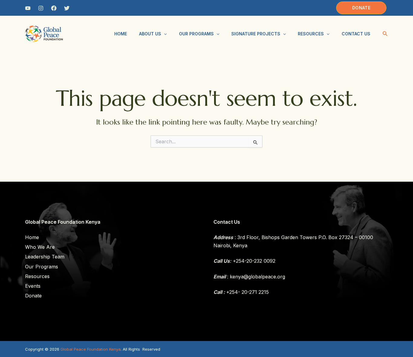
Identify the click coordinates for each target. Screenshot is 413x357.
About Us (150, 33)
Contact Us (356, 33)
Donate (33, 296)
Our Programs (196, 33)
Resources (311, 33)
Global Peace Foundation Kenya (90, 349)
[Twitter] (67, 8)
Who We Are (40, 247)
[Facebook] (54, 8)
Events (33, 286)
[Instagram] (41, 8)
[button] (361, 8)
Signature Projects (255, 33)
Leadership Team (44, 257)
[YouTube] (28, 8)
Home (120, 33)
